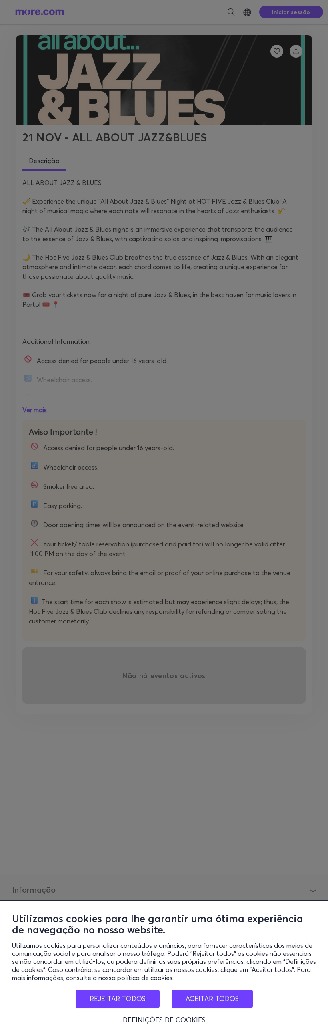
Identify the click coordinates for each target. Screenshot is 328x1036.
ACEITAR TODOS (212, 998)
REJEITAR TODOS (118, 998)
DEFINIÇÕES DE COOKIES (164, 1020)
